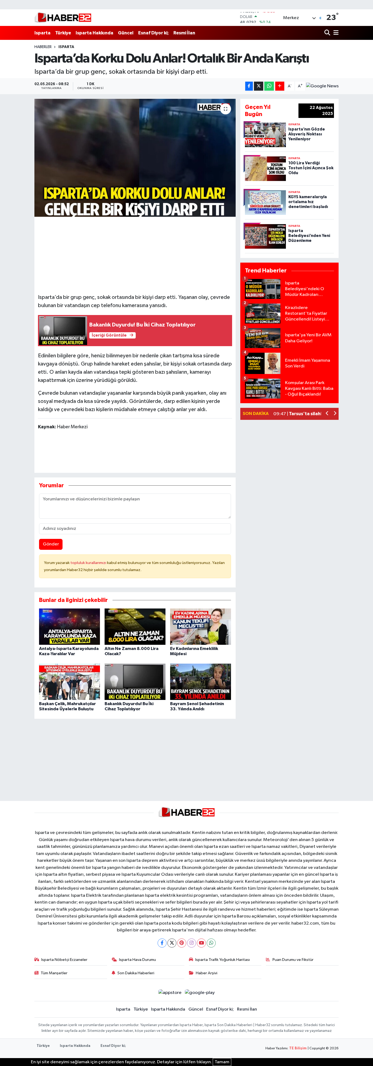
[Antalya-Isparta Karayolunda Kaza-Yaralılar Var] (69, 626)
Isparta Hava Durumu (137, 960)
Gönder (51, 544)
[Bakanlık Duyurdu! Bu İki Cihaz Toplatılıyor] (135, 681)
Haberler (43, 47)
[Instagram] (191, 943)
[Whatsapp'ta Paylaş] (269, 86)
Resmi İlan (184, 33)
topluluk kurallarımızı (88, 563)
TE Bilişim (298, 1048)
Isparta (42, 33)
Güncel (126, 33)
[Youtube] (201, 943)
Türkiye (63, 33)
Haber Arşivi (206, 973)
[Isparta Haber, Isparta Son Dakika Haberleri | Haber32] (62, 17)
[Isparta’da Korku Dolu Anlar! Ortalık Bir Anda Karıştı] (135, 158)
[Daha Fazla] (279, 86)
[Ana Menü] (335, 33)
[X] (171, 943)
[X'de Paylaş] (258, 86)
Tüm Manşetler (54, 973)
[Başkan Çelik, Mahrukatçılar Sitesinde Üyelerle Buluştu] (69, 681)
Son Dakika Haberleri (135, 973)
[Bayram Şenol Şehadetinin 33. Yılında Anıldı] (200, 681)
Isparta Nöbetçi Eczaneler (64, 960)
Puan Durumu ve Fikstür (293, 960)
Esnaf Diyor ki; (153, 33)
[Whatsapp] (211, 943)
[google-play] (200, 992)
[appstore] (170, 992)
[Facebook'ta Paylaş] (249, 86)
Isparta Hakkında (94, 33)
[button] (327, 414)
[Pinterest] (181, 943)
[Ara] (327, 33)
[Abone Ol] (322, 86)
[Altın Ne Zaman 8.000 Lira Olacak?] (135, 626)
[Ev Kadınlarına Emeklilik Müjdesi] (200, 626)
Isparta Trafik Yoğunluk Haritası (222, 960)
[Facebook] (162, 943)
